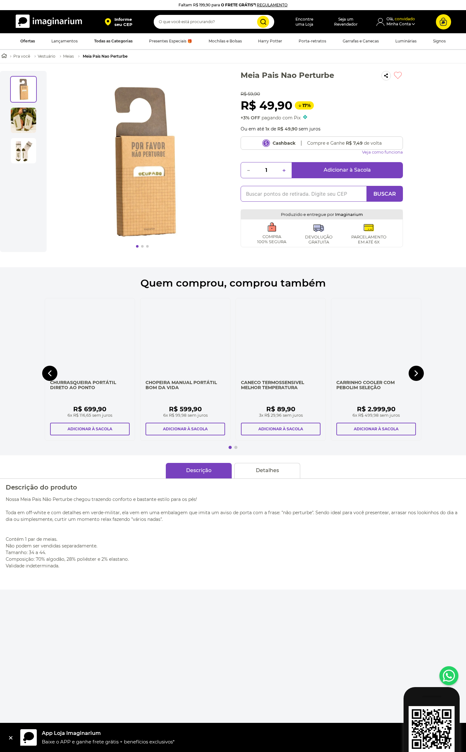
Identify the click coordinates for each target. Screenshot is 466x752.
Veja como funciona (382, 152)
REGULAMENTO (272, 5)
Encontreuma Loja (304, 22)
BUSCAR (384, 194)
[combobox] (214, 22)
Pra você (21, 56)
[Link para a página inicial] (4, 56)
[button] (118, 22)
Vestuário (46, 56)
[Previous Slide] (49, 381)
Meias (68, 56)
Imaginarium (349, 214)
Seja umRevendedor (346, 22)
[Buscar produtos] (263, 22)
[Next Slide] (416, 381)
